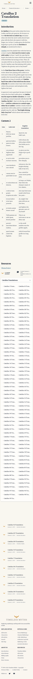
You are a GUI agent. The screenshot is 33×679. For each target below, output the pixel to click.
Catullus (4, 50)
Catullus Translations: (10, 280)
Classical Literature (14, 8)
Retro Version (5, 660)
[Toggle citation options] (17, 272)
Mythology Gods (22, 641)
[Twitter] (9, 673)
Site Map (3, 641)
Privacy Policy (5, 670)
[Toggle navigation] (30, 3)
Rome (27, 8)
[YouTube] (14, 673)
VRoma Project (6, 268)
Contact (25, 670)
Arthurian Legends (22, 639)
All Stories (4, 632)
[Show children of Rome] (30, 8)
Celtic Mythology (22, 637)
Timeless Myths (21, 651)
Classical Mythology (23, 635)
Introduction (4, 651)
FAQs (2, 658)
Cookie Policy (16, 670)
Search (3, 639)
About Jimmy (4, 653)
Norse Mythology (22, 632)
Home (3, 8)
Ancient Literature (7, 273)
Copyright (21, 667)
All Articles (4, 637)
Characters (4, 635)
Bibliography (5, 655)
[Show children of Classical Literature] (21, 8)
